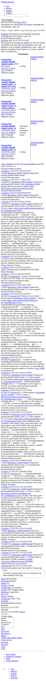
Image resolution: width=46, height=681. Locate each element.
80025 (14, 638)
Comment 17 (6, 528)
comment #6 (15, 276)
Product (4, 596)
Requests (14, 678)
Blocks (3, 636)
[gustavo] (7, 621)
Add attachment (30, 164)
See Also (4, 644)
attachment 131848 (14, 463)
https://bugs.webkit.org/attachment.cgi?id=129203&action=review (19, 301)
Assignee (4, 601)
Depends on (5, 633)
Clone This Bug (12, 661)
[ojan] (7, 627)
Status (3, 579)
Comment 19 (6, 553)
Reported (4, 40)
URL (3, 629)
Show (10, 616)
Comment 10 (6, 357)
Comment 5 (5, 256)
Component (5, 599)
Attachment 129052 (32, 184)
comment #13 (15, 474)
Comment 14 (6, 460)
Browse (9, 8)
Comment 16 (6, 487)
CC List (4, 614)
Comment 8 (5, 285)
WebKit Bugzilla (7, 2)
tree (2, 642)
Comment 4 (5, 202)
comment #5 (15, 360)
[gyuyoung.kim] (7, 623)
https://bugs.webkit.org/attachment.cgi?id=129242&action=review (16, 398)
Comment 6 (5, 267)
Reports (14, 676)
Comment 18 (6, 542)
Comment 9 (5, 294)
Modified (4, 610)
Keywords (5, 631)
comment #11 (15, 392)
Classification (6, 588)
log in (15, 573)
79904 (8, 638)
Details (33, 57)
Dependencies (6, 640)
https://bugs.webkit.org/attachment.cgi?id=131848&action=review (16, 494)
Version (4, 590)
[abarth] (7, 619)
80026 (19, 638)
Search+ (9, 11)
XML (8, 659)
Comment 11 (6, 373)
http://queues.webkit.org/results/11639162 (17, 188)
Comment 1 (5, 171)
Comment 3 (5, 193)
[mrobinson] (7, 625)
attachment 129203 (14, 195)
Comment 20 (6, 566)
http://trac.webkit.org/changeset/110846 (17, 561)
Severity (4, 585)
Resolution (5, 581)
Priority (4, 583)
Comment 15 (6, 471)
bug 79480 (24, 43)
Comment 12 (6, 390)
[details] (26, 173)
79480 (3, 638)
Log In (9, 13)
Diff (35, 59)
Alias (3, 647)
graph (6, 642)
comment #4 (15, 296)
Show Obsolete (7, 164)
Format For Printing (13, 656)
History (23, 612)
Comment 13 (6, 412)
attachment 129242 (14, 287)
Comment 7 (5, 274)
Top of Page (10, 654)
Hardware (5, 592)
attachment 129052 (14, 173)
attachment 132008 (14, 531)
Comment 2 (5, 180)
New (8, 6)
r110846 (29, 559)
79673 (24, 22)
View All (19, 164)
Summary (4, 34)
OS (2, 594)
